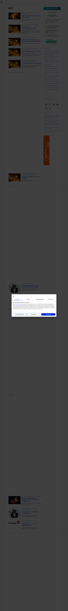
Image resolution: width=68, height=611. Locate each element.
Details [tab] (28, 299)
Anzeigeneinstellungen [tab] (40, 299)
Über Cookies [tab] (50, 299)
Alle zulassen (48, 314)
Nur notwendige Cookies (19, 314)
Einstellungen (33, 314)
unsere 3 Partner (19, 304)
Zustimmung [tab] (17, 299)
